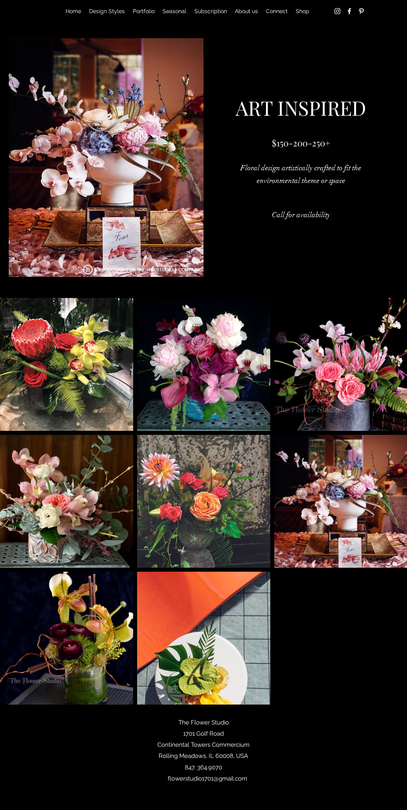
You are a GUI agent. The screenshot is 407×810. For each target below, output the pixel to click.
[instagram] (337, 11)
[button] (301, 215)
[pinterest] (361, 11)
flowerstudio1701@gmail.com (207, 778)
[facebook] (349, 11)
